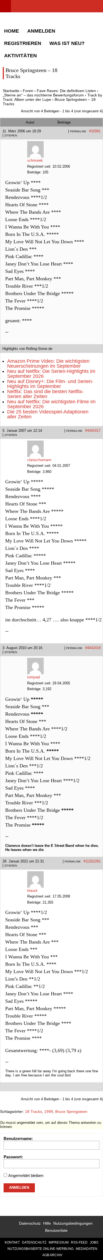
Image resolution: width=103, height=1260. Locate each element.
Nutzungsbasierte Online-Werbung (40, 1249)
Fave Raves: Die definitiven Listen (66, 90)
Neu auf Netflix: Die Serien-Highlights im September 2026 (51, 373)
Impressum (59, 1242)
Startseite (11, 90)
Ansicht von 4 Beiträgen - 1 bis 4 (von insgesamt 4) (62, 111)
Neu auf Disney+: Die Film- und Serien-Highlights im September (50, 384)
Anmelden (41, 31)
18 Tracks (33, 1111)
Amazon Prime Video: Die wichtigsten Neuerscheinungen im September (48, 363)
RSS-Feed (79, 1242)
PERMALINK (78, 131)
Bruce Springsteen (71, 1111)
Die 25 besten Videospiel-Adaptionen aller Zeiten (47, 414)
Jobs (94, 1242)
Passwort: (13, 1157)
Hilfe (47, 1223)
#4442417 (93, 430)
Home (11, 31)
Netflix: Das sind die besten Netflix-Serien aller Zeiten (45, 394)
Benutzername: (18, 1138)
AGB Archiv (52, 1255)
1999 (48, 1111)
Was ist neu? (67, 43)
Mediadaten (86, 1249)
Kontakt (12, 1242)
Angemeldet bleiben (25, 1175)
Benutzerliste (56, 1230)
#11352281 (92, 861)
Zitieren (10, 135)
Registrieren (22, 43)
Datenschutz (30, 1223)
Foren (28, 90)
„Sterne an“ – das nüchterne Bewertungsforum (43, 95)
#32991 (95, 131)
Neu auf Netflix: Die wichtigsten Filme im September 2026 (51, 404)
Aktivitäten (20, 55)
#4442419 (93, 648)
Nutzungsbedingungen (73, 1223)
